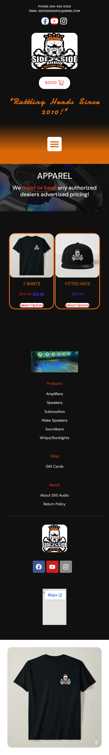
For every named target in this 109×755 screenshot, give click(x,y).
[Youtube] (54, 21)
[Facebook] (45, 21)
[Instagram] (63, 21)
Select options (32, 305)
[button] (54, 144)
